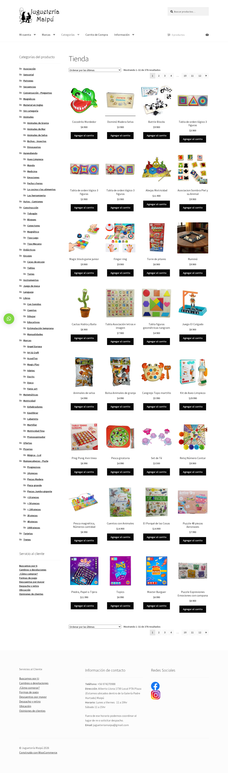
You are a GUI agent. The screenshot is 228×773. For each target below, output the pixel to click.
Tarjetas (28, 533)
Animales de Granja (38, 123)
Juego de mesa (31, 286)
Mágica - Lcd (34, 455)
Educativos (33, 322)
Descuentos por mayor (31, 581)
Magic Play (33, 364)
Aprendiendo (30, 153)
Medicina (32, 171)
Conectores (33, 225)
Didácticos (29, 249)
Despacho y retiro (29, 586)
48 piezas (32, 521)
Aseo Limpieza (35, 159)
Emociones (33, 177)
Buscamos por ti (28, 565)
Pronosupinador (36, 437)
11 (192, 75)
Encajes (27, 255)
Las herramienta (36, 195)
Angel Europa (34, 346)
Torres (30, 274)
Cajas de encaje (36, 261)
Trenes (27, 539)
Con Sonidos (34, 304)
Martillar (32, 424)
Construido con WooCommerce (38, 752)
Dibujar (31, 316)
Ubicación (24, 589)
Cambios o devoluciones (32, 569)
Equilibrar (32, 412)
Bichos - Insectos (36, 141)
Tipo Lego (32, 237)
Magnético (33, 231)
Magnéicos (29, 98)
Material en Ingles (33, 105)
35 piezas (32, 515)
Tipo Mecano (34, 243)
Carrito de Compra (97, 34)
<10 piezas (33, 497)
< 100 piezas (34, 509)
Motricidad (29, 400)
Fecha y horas (35, 183)
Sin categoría (30, 110)
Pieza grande (34, 485)
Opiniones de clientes (31, 594)
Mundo (31, 165)
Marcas (46, 34)
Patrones (28, 80)
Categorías (68, 34)
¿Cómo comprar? (28, 573)
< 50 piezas (33, 503)
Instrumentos (31, 280)
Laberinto (32, 419)
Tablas (31, 268)
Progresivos (33, 467)
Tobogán (32, 213)
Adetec (31, 370)
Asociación (29, 68)
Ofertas (27, 443)
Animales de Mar (36, 129)
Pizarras (28, 449)
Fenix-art (32, 388)
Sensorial (28, 74)
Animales (28, 117)
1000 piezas (33, 527)
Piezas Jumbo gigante (39, 491)
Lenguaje (28, 292)
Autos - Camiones (33, 201)
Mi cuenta (25, 34)
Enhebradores (35, 406)
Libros (26, 298)
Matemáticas (30, 394)
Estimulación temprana (40, 328)
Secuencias (29, 86)
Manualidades (35, 334)
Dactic (31, 376)
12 (200, 75)
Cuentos (32, 310)
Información (121, 34)
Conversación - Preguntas (37, 92)
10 (185, 75)
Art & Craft (33, 352)
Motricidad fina (36, 430)
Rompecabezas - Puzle (35, 461)
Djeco (30, 382)
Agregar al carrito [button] (84, 135)
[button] (9, 318)
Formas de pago (28, 578)
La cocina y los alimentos (41, 189)
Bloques (31, 219)
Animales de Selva (37, 135)
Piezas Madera (35, 479)
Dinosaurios (34, 147)
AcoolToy (32, 358)
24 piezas (32, 473)
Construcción (30, 207)
